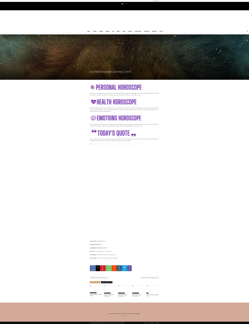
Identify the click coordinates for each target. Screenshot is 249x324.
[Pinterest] (158, 1)
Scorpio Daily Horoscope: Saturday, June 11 (99, 277)
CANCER (107, 31)
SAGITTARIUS (138, 31)
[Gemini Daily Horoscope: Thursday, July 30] (138, 289)
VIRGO (118, 31)
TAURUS (94, 31)
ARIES (88, 31)
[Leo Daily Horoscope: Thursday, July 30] (96, 289)
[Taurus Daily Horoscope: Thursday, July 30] (124, 289)
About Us (146, 322)
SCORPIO (130, 31)
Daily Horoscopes (93, 292)
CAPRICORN (146, 31)
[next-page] (93, 298)
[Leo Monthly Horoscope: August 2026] (152, 289)
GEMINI (101, 31)
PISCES (161, 31)
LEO (113, 31)
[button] (247, 31)
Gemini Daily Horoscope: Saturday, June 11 (150, 277)
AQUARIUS (154, 31)
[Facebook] (154, 1)
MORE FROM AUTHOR (107, 282)
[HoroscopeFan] (124, 6)
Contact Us (157, 322)
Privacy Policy (151, 322)
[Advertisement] (124, 20)
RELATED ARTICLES (95, 282)
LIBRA (123, 31)
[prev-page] (90, 298)
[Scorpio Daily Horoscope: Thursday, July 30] (110, 289)
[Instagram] (156, 1)
